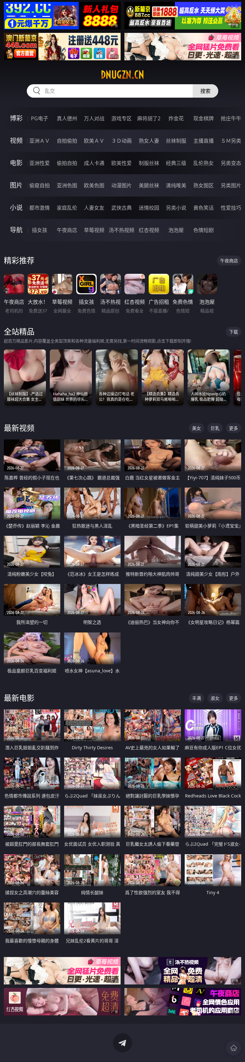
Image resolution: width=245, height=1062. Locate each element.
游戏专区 (121, 118)
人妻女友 (94, 207)
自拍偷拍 (67, 140)
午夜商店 (67, 230)
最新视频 (19, 428)
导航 (16, 230)
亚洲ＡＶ (39, 140)
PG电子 (39, 118)
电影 (16, 163)
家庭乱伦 (67, 207)
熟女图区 (203, 185)
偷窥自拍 (39, 185)
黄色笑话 (203, 207)
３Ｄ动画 (121, 140)
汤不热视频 (121, 230)
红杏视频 (149, 230)
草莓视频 (94, 230)
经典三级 (176, 163)
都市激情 (39, 207)
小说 (16, 207)
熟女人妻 (149, 140)
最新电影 (19, 697)
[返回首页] (233, 1048)
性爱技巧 (231, 207)
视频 (16, 140)
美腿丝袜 (149, 185)
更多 (233, 428)
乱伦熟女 (203, 163)
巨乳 (215, 428)
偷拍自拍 (67, 163)
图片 (16, 185)
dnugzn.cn (122, 74)
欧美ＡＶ (94, 140)
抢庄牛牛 (231, 118)
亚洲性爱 (39, 163)
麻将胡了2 (148, 118)
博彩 (16, 118)
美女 (196, 428)
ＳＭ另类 (231, 140)
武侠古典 (121, 207)
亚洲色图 (67, 185)
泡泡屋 (176, 230)
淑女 (215, 698)
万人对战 (94, 118)
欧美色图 (94, 185)
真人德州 (67, 118)
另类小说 (176, 207)
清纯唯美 (176, 185)
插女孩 (39, 230)
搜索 (205, 90)
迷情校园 (149, 207)
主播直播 (203, 140)
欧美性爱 (121, 163)
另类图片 (231, 185)
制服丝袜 (149, 163)
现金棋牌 (203, 118)
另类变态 (231, 163)
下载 (233, 332)
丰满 (196, 698)
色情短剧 (203, 230)
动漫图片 (121, 185)
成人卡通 (94, 163)
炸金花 (176, 118)
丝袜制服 (176, 140)
